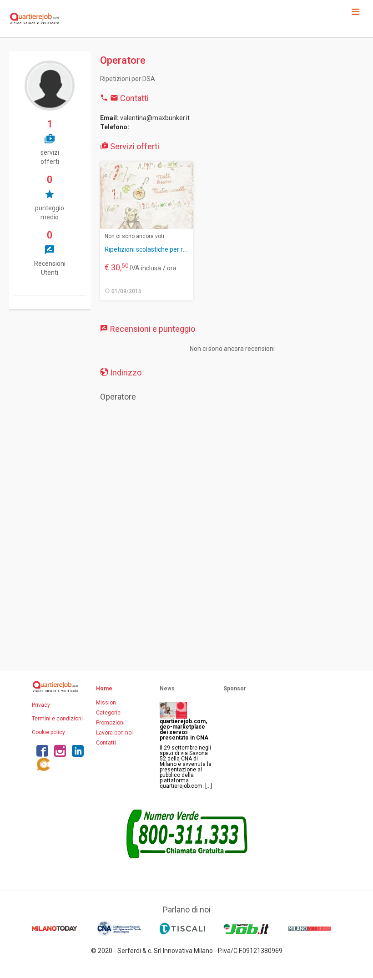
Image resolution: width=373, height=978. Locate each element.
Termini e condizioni (57, 718)
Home (104, 688)
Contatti (106, 743)
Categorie (108, 712)
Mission (106, 702)
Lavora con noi (114, 733)
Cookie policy (48, 732)
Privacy (41, 705)
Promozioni (110, 723)
